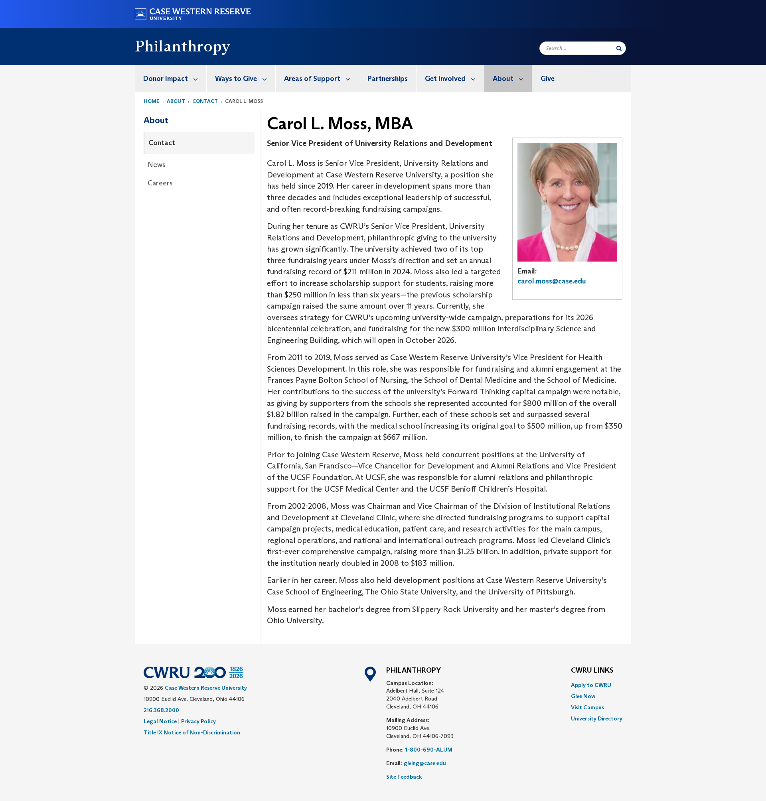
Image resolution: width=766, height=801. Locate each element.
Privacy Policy (198, 721)
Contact (205, 101)
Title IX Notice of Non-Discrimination (192, 732)
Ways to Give (236, 78)
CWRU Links (592, 671)
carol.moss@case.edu (551, 281)
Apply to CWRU (591, 685)
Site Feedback (404, 776)
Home (152, 101)
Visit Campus (587, 707)
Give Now (583, 696)
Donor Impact (165, 78)
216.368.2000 (161, 710)
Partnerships (387, 78)
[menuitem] (171, 78)
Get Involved (445, 78)
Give (548, 78)
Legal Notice (160, 721)
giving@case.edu (425, 763)
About (503, 78)
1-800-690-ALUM (428, 749)
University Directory (596, 718)
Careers (160, 183)
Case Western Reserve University (206, 687)
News (157, 164)
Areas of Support (312, 78)
